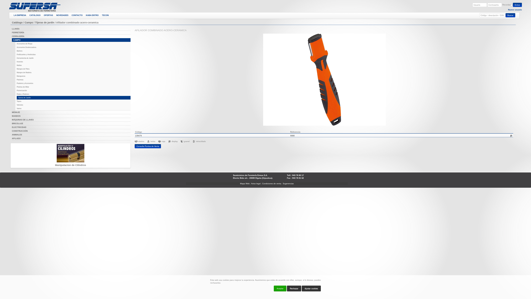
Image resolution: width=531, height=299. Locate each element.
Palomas (20, 80)
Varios (19, 108)
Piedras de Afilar (23, 87)
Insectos (20, 62)
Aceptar (280, 288)
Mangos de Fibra (23, 69)
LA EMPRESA (20, 15)
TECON (105, 15)
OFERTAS (48, 15)
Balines (19, 51)
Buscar (510, 15)
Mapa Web (245, 183)
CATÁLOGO (35, 15)
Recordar (506, 5)
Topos (19, 101)
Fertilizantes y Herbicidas (26, 55)
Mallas (19, 65)
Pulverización (22, 90)
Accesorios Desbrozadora (26, 47)
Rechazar (294, 288)
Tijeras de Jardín (24, 98)
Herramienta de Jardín (25, 58)
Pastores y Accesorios (25, 83)
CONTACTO (77, 15)
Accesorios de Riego (24, 44)
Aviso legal (256, 183)
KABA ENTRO (92, 15)
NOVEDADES (62, 15)
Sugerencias (288, 183)
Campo (29, 22)
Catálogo (17, 22)
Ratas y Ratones (23, 94)
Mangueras (21, 76)
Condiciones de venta (271, 183)
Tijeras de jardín (44, 22)
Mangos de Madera (24, 73)
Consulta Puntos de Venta (147, 146)
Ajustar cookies (498, 273)
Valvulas (20, 105)
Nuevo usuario (515, 10)
